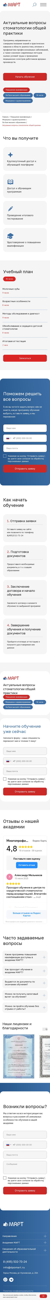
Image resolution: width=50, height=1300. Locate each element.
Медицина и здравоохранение (14, 120)
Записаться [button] (25, 358)
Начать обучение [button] (25, 76)
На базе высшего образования (14, 122)
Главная (5, 117)
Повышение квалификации (20, 117)
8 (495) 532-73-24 (15, 1261)
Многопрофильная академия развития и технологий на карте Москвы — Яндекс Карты (26, 922)
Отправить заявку (25, 468)
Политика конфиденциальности (18, 1290)
